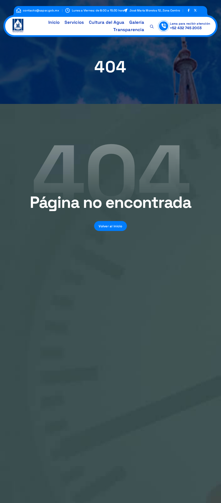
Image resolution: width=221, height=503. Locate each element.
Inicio (54, 22)
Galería (136, 22)
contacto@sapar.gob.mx (41, 10)
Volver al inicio (110, 226)
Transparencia (128, 29)
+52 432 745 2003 (186, 27)
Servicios (74, 22)
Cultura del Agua (106, 22)
